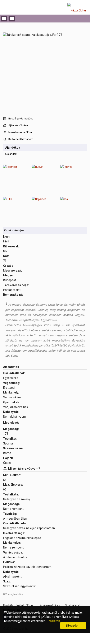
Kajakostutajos (14, 230)
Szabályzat (72, 605)
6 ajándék (11, 154)
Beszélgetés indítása (20, 118)
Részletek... (54, 621)
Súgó (29, 605)
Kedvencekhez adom (20, 139)
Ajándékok (12, 147)
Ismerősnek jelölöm (20, 132)
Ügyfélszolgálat (13, 605)
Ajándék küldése (18, 125)
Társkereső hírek (49, 605)
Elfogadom (73, 625)
